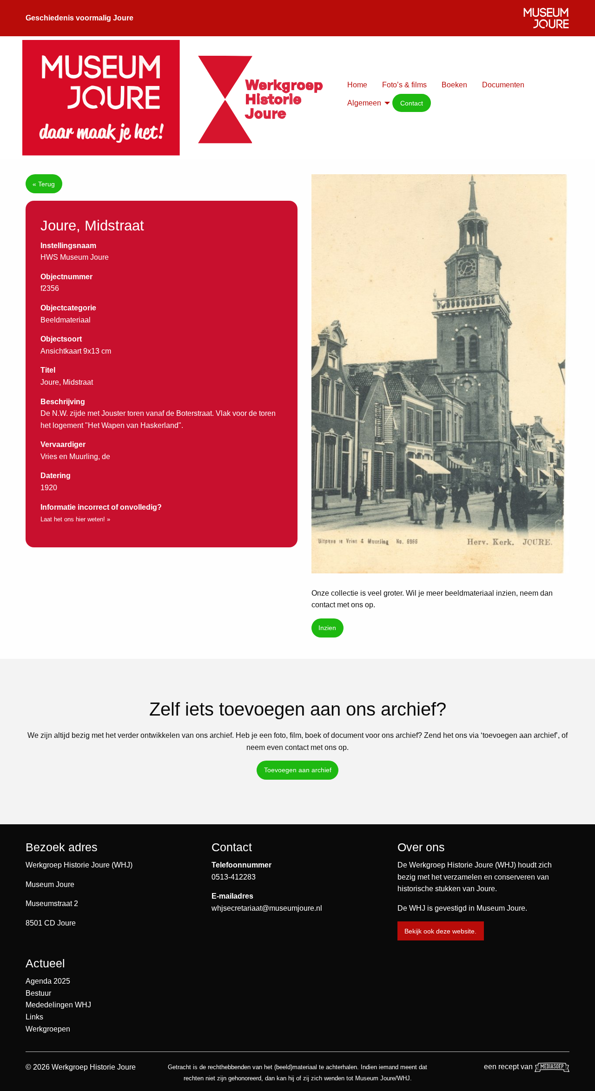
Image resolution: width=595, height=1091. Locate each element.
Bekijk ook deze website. (440, 931)
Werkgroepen (48, 1029)
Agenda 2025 (48, 981)
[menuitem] (357, 85)
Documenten (503, 85)
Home (357, 85)
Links (34, 1017)
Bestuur (38, 993)
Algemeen (364, 103)
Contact (411, 103)
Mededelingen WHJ (58, 1005)
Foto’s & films (404, 85)
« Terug (44, 184)
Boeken (454, 85)
